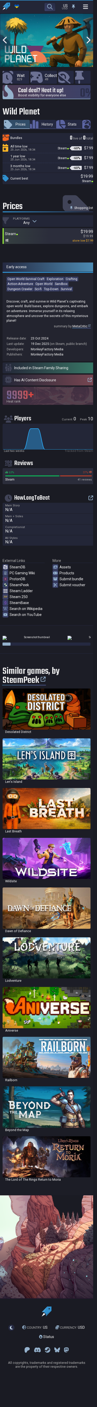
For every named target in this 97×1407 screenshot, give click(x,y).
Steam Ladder (21, 591)
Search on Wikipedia (26, 609)
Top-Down (51, 289)
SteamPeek (19, 585)
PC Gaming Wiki (22, 573)
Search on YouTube (26, 615)
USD (72, 1327)
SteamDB (17, 567)
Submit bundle (71, 579)
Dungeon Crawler (20, 289)
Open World (44, 284)
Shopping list (83, 208)
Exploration (55, 279)
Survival (66, 289)
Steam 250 (19, 597)
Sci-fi (38, 289)
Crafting (71, 279)
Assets (65, 567)
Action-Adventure (20, 284)
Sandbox (61, 284)
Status (48, 1337)
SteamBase (19, 603)
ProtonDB (17, 579)
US (37, 1327)
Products (66, 573)
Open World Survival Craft (26, 279)
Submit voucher (72, 585)
